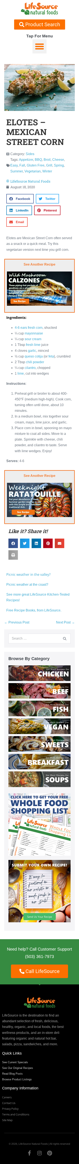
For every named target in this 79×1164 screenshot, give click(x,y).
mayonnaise (34, 333)
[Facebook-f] (29, 1153)
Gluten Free (35, 165)
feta (51, 356)
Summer (16, 171)
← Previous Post (16, 622)
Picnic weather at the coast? (27, 584)
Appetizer (26, 159)
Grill (49, 165)
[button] (39, 46)
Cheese (58, 159)
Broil (47, 159)
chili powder (35, 362)
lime (20, 373)
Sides (30, 154)
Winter (47, 171)
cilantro (30, 368)
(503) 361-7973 (39, 956)
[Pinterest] (49, 1153)
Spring (59, 165)
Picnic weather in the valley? (28, 574)
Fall (22, 165)
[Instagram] (39, 1153)
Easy (14, 165)
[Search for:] (39, 638)
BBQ (38, 159)
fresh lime (33, 345)
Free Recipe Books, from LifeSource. (33, 610)
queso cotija (34, 356)
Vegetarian (32, 171)
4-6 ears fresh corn (29, 327)
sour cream (33, 339)
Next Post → (65, 622)
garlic (32, 350)
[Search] (64, 638)
